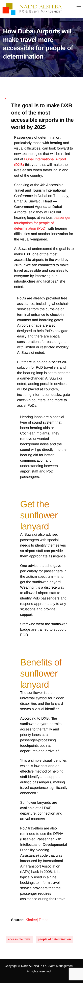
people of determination (54, 939)
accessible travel (19, 939)
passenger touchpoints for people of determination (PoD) (42, 223)
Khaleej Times (37, 920)
